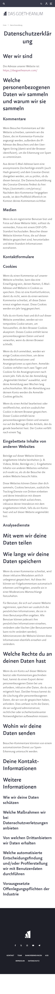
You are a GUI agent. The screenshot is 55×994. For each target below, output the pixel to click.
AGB (46, 955)
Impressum (20, 961)
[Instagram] (27, 945)
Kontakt (10, 955)
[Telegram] (39, 945)
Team (19, 955)
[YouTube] (33, 945)
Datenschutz (33, 961)
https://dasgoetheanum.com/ (20, 70)
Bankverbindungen (33, 955)
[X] (21, 945)
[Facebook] (15, 945)
